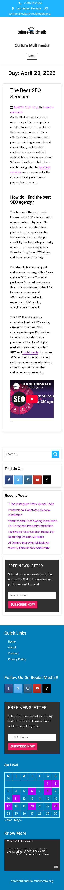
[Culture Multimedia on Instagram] (28, 479)
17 (8, 806)
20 (32, 806)
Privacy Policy (17, 659)
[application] (32, 855)
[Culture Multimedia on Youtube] (37, 479)
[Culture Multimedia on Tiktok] (47, 479)
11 (16, 798)
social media (30, 352)
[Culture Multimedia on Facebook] (9, 479)
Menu (32, 56)
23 (55, 806)
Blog (35, 107)
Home (12, 641)
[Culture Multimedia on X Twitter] (18, 479)
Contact (13, 653)
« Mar (8, 820)
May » (18, 820)
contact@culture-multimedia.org (29, 14)
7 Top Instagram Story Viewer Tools (31, 504)
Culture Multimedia (32, 45)
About (12, 647)
